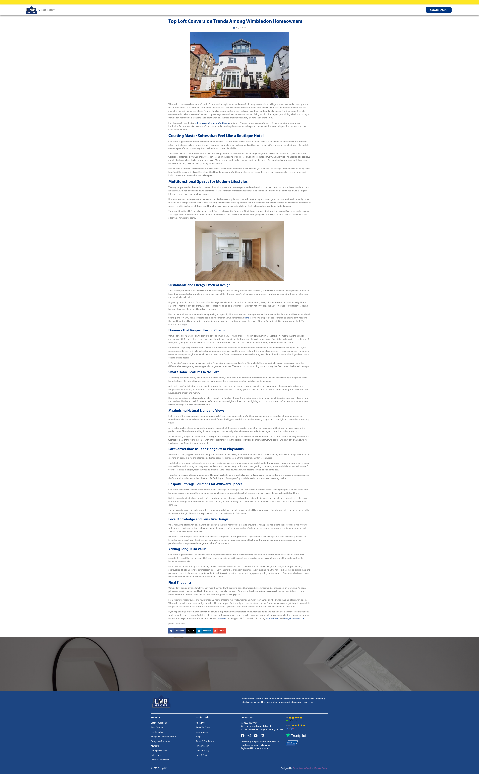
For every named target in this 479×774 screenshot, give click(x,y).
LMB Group (222, 618)
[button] (177, 630)
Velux (277, 618)
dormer (247, 317)
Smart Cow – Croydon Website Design (310, 768)
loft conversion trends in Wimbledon (212, 123)
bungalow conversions (294, 618)
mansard (269, 618)
